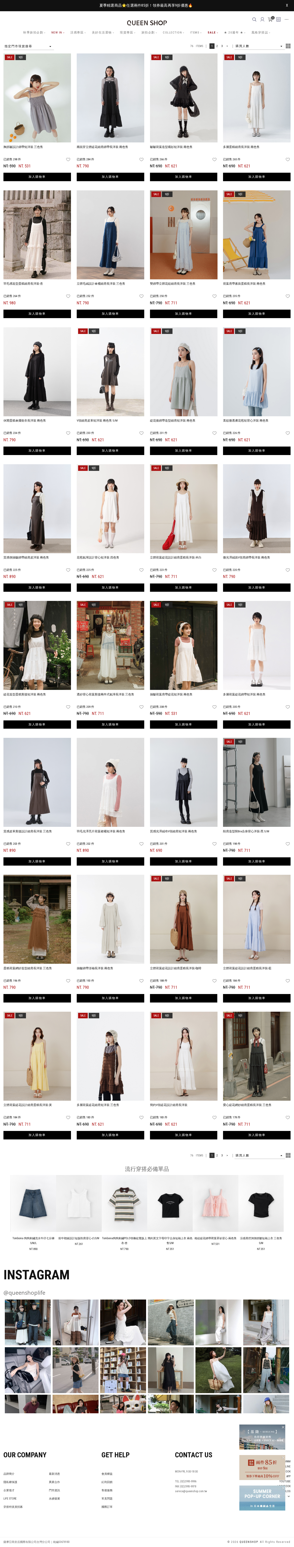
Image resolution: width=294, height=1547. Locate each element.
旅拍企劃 (148, 32)
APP (288, 1476)
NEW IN (56, 32)
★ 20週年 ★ (233, 32)
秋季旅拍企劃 (33, 32)
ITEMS (195, 32)
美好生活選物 (102, 32)
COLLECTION (172, 32)
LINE (288, 1466)
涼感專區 (77, 32)
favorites (68, 159)
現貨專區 (126, 32)
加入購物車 (37, 176)
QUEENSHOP (249, 1542)
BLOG (287, 1491)
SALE (212, 32)
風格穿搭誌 (260, 32)
